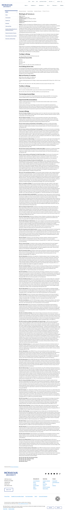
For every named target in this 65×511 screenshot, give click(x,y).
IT (52, 484)
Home (6, 14)
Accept (50, 507)
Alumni (34, 482)
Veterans (34, 488)
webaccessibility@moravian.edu (23, 503)
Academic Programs (37, 11)
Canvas (44, 485)
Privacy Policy (7, 496)
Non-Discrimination (29, 496)
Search (58, 1)
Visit (29, 1)
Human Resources (55, 482)
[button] (60, 1)
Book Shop (45, 484)
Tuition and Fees (8, 26)
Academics (33, 5)
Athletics (61, 5)
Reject (58, 507)
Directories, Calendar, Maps (10, 38)
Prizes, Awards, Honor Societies (11, 35)
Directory (54, 485)
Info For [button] (50, 1)
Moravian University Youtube (54, 473)
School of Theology (46, 487)
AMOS (44, 482)
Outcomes (54, 5)
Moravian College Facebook (48, 473)
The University (7, 17)
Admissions (41, 5)
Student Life (7, 20)
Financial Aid (54, 481)
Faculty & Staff (36, 485)
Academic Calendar (46, 481)
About (26, 5)
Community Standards (43, 496)
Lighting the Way (42, 1)
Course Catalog (30, 11)
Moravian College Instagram (51, 473)
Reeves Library (45, 488)
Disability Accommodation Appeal (17, 496)
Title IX (36, 496)
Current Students (36, 481)
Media (34, 487)
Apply (33, 1)
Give (37, 1)
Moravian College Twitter (45, 473)
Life (47, 5)
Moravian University (22, 11)
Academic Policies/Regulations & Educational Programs (11, 29)
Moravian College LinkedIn (57, 473)
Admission (7, 23)
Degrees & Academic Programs (10, 33)
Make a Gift (8, 489)
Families (34, 484)
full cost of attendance (14, 466)
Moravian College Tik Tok (60, 473)
